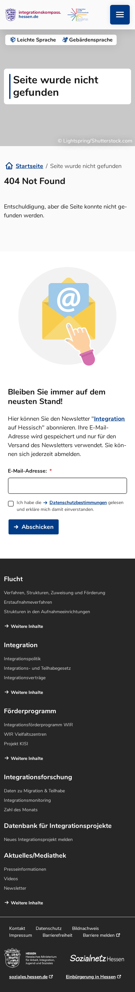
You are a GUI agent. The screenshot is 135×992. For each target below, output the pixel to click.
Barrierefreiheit (57, 935)
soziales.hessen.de (28, 977)
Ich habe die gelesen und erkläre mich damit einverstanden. (70, 506)
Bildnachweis (85, 928)
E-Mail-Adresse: (28, 471)
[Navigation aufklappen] (120, 15)
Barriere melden (99, 935)
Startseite (29, 166)
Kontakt (17, 928)
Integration (109, 419)
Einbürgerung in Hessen (91, 977)
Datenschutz (49, 928)
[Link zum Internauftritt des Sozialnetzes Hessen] (99, 958)
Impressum (20, 935)
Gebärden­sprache (91, 39)
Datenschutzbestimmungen (78, 502)
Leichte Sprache (36, 39)
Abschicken (38, 527)
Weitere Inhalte (27, 626)
